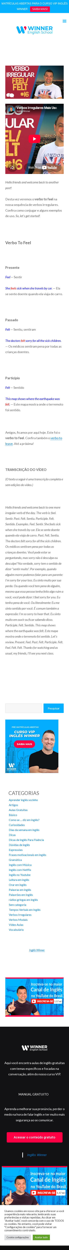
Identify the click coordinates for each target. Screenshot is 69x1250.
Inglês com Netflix (20, 869)
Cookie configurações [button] (18, 1237)
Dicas (12, 834)
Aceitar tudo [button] (41, 1237)
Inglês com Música (20, 864)
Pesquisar (54, 708)
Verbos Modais (18, 919)
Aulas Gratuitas (18, 810)
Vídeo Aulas (16, 924)
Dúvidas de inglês (19, 844)
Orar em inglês (18, 884)
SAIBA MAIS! (40, 9)
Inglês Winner (37, 950)
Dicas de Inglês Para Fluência (26, 839)
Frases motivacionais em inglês (27, 854)
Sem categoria (17, 904)
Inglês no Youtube (19, 874)
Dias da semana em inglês (24, 829)
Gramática (15, 859)
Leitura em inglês (19, 879)
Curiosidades (17, 825)
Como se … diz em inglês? (24, 820)
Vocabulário (16, 929)
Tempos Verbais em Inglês (25, 909)
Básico (13, 815)
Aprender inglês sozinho (23, 800)
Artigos (13, 805)
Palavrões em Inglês (21, 894)
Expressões (16, 849)
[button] (34, 1137)
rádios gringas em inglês (23, 899)
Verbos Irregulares (20, 914)
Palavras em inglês (20, 889)
